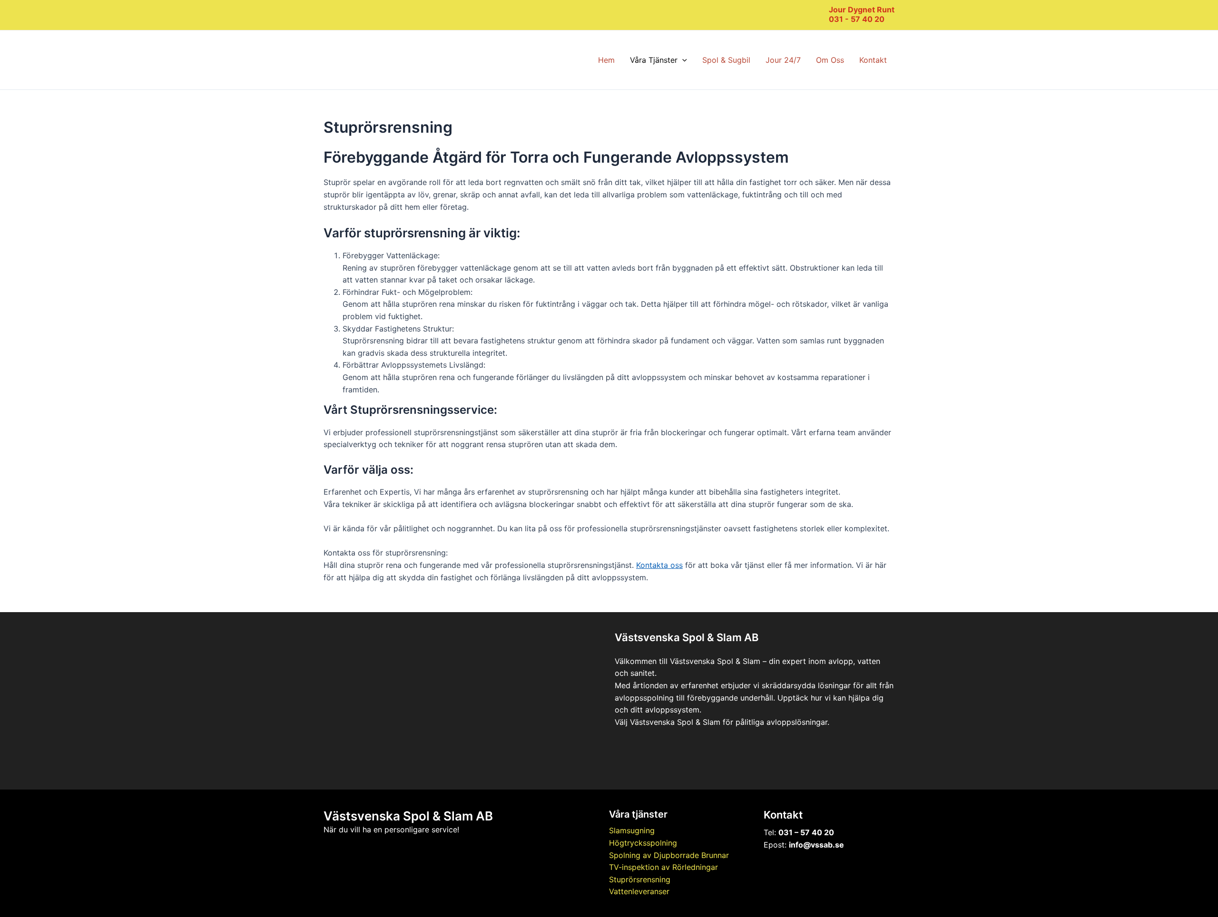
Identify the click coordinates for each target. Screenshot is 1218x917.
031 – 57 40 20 (806, 832)
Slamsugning (632, 830)
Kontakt (873, 60)
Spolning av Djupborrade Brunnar (669, 855)
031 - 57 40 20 (856, 19)
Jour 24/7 (783, 60)
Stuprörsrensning (639, 879)
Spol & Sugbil (726, 60)
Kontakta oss (659, 565)
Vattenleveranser (639, 891)
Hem (606, 60)
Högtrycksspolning (643, 843)
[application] (682, 60)
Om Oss (830, 60)
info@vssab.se (816, 844)
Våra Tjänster (654, 60)
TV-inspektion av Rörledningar (663, 867)
